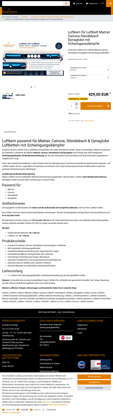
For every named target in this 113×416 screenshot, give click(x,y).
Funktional (51, 410)
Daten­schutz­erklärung (57, 405)
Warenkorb (82, 329)
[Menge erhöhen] (76, 104)
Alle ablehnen (94, 382)
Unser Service (8, 366)
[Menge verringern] (76, 108)
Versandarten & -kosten (50, 363)
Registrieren (82, 325)
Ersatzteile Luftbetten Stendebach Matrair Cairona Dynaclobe (52, 17)
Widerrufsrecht (46, 367)
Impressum (47, 402)
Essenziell (10, 410)
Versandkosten (89, 121)
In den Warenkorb (94, 106)
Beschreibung (10, 132)
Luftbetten (24, 17)
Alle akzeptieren (94, 377)
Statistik (24, 410)
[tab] (10, 132)
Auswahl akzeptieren (94, 388)
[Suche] (66, 3)
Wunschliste (75, 114)
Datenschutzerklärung (49, 371)
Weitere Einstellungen (11, 412)
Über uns (6, 362)
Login (79, 333)
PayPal (37, 410)
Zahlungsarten (46, 360)
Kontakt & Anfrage (10, 325)
